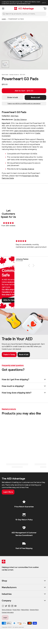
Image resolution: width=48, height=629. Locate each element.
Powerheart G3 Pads (16, 19)
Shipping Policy (34, 610)
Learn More (8, 492)
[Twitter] (6, 606)
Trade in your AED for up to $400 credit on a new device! (23, 103)
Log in (5, 617)
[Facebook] (9, 606)
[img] (8, 223)
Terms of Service (7, 610)
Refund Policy (25, 610)
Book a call (35, 97)
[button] (24, 90)
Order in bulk (12, 97)
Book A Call (23, 354)
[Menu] (4, 8)
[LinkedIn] (12, 606)
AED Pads (14, 116)
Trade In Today (9, 354)
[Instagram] (3, 606)
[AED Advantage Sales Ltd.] (24, 8)
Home (4, 19)
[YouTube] (15, 606)
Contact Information (8, 612)
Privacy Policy (16, 610)
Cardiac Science (20, 119)
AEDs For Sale (9, 300)
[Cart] (44, 8)
